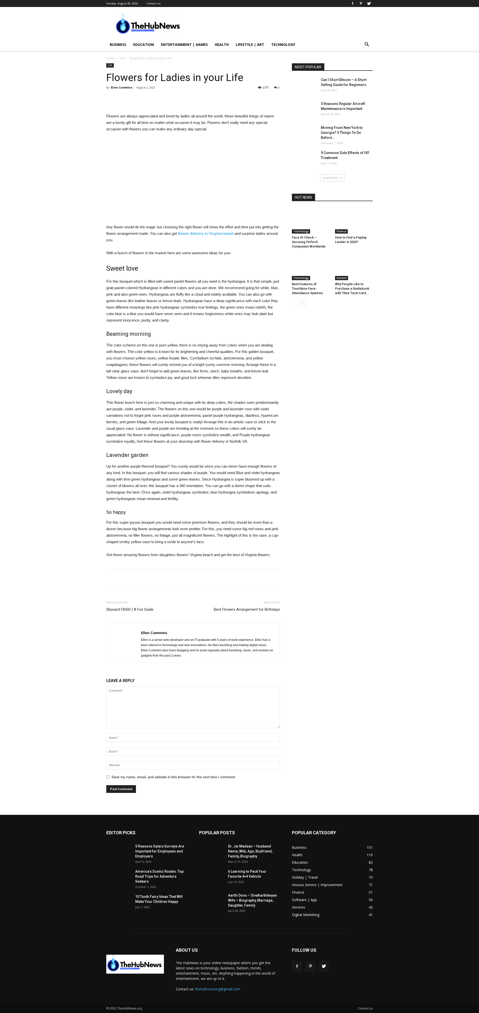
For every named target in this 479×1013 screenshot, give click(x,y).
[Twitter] (369, 3)
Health (222, 44)
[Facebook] (352, 3)
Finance (341, 231)
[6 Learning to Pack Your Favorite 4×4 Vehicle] (211, 877)
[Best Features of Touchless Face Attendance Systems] (311, 267)
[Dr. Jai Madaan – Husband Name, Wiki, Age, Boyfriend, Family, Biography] (211, 852)
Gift (122, 58)
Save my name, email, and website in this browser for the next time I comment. (174, 777)
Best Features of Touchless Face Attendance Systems (307, 288)
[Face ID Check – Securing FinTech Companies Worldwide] (311, 221)
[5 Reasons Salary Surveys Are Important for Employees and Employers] (118, 852)
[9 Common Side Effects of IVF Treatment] (304, 159)
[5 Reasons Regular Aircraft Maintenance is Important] (304, 110)
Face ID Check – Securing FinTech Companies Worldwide (309, 242)
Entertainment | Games (184, 44)
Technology (283, 44)
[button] (367, 45)
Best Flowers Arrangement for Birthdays (247, 609)
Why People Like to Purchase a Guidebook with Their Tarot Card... (352, 288)
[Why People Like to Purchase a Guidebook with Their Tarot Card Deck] (354, 267)
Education (143, 44)
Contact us (153, 3)
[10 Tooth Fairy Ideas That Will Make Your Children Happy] (118, 903)
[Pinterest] (360, 3)
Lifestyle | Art (250, 44)
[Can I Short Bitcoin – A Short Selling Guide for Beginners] (304, 86)
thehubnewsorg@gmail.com (217, 989)
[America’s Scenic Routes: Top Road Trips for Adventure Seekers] (118, 877)
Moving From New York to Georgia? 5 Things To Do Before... (342, 133)
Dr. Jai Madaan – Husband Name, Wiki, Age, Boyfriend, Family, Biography (250, 851)
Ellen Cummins (121, 87)
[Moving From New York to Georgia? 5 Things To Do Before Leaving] (304, 134)
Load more (331, 178)
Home (110, 58)
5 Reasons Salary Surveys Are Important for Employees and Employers (159, 851)
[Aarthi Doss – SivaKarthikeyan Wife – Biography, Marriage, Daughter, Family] (211, 901)
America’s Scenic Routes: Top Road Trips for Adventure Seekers (159, 876)
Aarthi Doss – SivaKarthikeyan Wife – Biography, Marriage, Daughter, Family (252, 900)
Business (118, 44)
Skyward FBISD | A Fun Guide (129, 609)
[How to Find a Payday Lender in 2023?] (354, 221)
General (342, 278)
